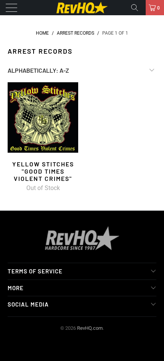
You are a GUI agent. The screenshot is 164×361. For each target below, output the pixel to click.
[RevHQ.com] (82, 7)
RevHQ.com (90, 328)
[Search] (137, 7)
